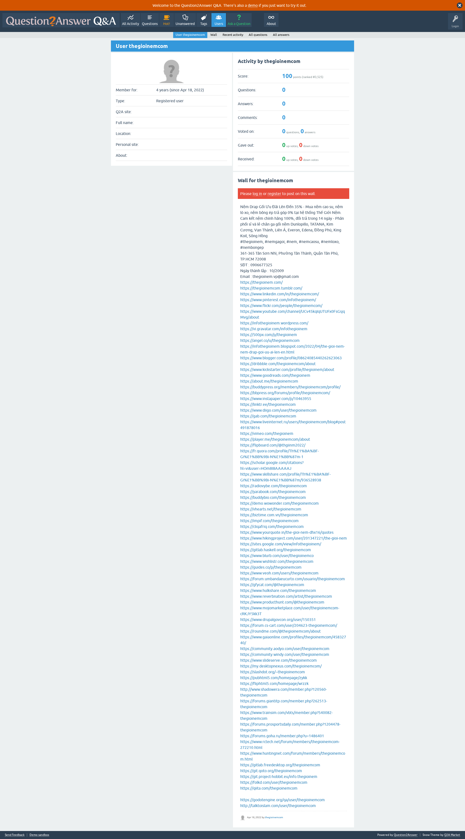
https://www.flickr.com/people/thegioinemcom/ (281, 305)
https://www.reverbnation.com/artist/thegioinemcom (286, 596)
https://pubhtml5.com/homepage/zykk (273, 677)
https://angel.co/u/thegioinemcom (270, 340)
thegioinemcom (274, 817)
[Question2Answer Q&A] (61, 20)
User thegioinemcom (190, 35)
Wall (213, 35)
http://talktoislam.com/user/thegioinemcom (278, 805)
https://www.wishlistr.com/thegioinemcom (276, 561)
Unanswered (185, 24)
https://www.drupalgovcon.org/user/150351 (278, 619)
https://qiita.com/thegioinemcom (268, 788)
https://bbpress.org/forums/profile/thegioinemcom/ (285, 393)
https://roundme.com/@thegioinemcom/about (280, 631)
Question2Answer (406, 835)
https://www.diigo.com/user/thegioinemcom (278, 410)
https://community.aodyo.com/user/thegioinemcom (284, 648)
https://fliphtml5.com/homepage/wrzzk (274, 683)
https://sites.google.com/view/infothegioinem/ (280, 544)
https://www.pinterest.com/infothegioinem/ (278, 300)
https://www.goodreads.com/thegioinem (275, 375)
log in (257, 193)
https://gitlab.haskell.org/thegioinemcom (275, 550)
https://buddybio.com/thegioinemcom (273, 497)
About (271, 24)
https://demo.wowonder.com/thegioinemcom (279, 503)
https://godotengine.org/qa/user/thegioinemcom (282, 800)
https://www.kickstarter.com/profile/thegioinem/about (287, 369)
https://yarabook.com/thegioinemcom (273, 491)
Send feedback (14, 835)
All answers (281, 35)
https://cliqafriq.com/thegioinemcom (272, 526)
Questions (150, 24)
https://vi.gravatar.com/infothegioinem (273, 329)
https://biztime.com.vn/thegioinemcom (274, 515)
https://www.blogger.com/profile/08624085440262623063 (291, 358)
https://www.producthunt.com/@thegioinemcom (282, 602)
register (274, 193)
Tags (203, 24)
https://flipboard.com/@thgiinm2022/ (272, 445)
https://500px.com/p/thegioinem (268, 334)
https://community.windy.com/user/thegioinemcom (284, 654)
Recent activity (233, 35)
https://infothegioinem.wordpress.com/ (274, 323)
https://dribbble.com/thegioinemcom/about (278, 363)
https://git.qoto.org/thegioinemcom (271, 770)
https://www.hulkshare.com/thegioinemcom (278, 590)
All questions (258, 35)
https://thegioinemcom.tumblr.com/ (271, 288)
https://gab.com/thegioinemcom (268, 416)
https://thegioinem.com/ (261, 282)
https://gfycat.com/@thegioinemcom (272, 584)
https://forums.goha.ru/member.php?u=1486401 (282, 736)
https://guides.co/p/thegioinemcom (271, 567)
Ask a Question (239, 24)
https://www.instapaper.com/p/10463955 (275, 398)
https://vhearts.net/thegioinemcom (270, 509)
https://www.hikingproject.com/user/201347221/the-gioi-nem (293, 538)
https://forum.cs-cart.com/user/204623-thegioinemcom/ (288, 625)
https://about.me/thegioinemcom (269, 381)
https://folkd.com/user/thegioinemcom (273, 782)
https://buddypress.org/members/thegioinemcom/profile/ (290, 387)
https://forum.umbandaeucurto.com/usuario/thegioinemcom (292, 579)
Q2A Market (452, 835)
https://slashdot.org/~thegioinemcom (272, 672)
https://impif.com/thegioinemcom (269, 520)
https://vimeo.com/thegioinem (266, 433)
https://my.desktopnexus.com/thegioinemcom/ (281, 666)
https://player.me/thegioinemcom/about (275, 439)
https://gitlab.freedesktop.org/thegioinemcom (280, 765)
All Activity (130, 24)
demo (253, 5)
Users (219, 24)
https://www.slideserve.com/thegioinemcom (278, 660)
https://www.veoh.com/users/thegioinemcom (279, 573)
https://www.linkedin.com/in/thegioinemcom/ (279, 294)
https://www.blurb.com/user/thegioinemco (277, 555)
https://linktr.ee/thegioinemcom (268, 404)
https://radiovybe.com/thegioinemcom (273, 486)
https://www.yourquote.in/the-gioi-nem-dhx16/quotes (286, 532)
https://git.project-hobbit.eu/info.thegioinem (278, 776)
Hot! (166, 24)
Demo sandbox (39, 835)
